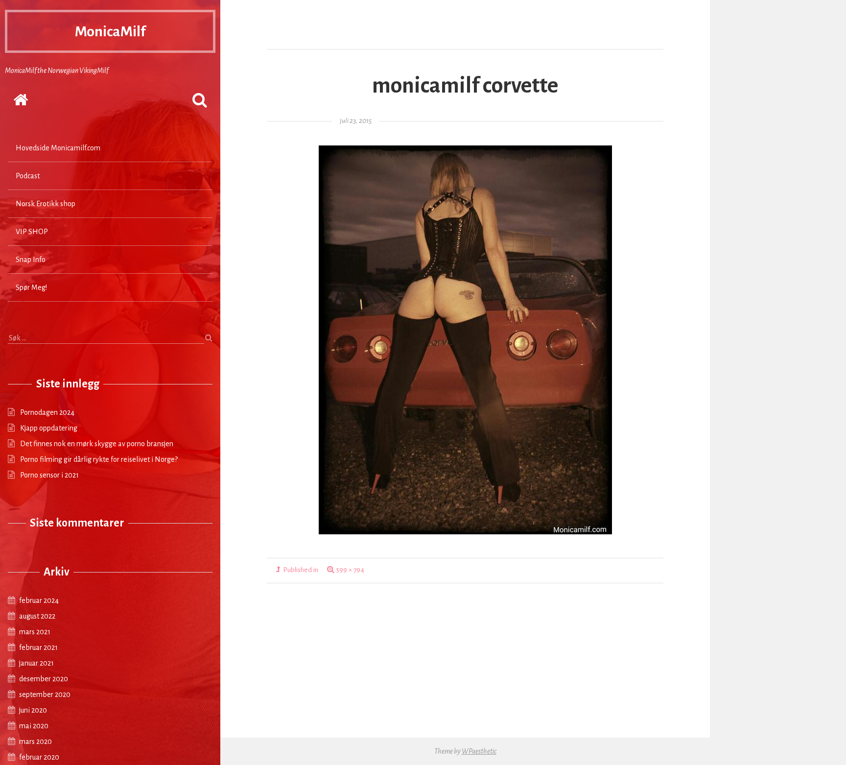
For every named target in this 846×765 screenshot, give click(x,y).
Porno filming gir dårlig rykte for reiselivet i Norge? (99, 459)
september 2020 (44, 694)
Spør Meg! (31, 287)
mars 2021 (34, 632)
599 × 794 (350, 570)
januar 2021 (36, 663)
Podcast (28, 176)
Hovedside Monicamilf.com (58, 148)
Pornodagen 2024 (47, 412)
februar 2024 (39, 600)
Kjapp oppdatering (48, 428)
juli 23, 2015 (356, 120)
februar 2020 (39, 757)
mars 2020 (35, 741)
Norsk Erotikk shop (45, 204)
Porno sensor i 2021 (49, 475)
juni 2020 (33, 710)
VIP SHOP (32, 232)
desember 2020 (43, 679)
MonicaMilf (110, 31)
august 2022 (37, 616)
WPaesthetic (479, 751)
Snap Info (31, 259)
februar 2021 (38, 647)
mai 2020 (33, 726)
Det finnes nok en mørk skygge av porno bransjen (96, 444)
